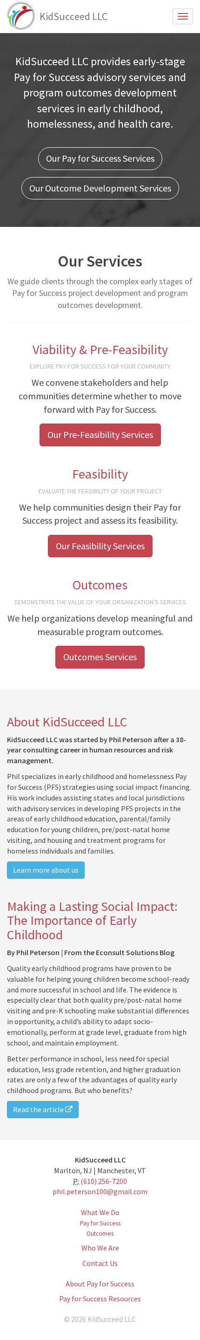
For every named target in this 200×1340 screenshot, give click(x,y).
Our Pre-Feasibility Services (100, 434)
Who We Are (100, 1247)
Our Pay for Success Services (100, 158)
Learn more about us (46, 870)
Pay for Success (100, 1223)
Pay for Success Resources (100, 1298)
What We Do (100, 1212)
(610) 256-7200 (103, 1181)
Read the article (39, 1109)
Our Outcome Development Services (100, 188)
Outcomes (100, 1233)
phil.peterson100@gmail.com (100, 1191)
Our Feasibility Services (100, 546)
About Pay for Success (100, 1283)
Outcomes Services (100, 657)
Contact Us (100, 1263)
